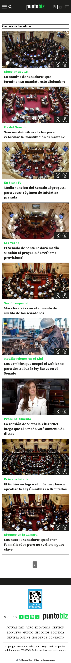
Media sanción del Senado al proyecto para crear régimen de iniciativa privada (35, 192)
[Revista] (54, 6)
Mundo (28, 632)
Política (57, 632)
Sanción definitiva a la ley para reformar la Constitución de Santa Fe (34, 134)
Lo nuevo (14, 632)
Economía (42, 627)
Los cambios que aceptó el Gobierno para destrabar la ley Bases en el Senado (34, 368)
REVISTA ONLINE (18, 637)
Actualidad (15, 627)
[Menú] (5, 6)
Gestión (58, 627)
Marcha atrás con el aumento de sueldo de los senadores (30, 310)
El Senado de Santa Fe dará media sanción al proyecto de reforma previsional (31, 252)
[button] (65, 64)
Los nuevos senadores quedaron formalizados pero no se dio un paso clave (34, 544)
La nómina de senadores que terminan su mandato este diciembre (34, 79)
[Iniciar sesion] (60, 6)
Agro (29, 627)
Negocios (42, 632)
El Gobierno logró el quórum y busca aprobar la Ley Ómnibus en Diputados (35, 486)
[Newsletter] (67, 7)
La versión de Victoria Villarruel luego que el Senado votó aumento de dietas (34, 429)
